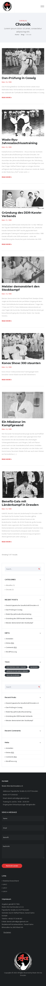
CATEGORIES (10, 580)
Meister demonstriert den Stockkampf (19, 623)
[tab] (23, 580)
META (7, 633)
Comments (11, 647)
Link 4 (5, 891)
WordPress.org (11, 652)
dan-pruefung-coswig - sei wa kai (16, 667)
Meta (7, 743)
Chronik (8, 590)
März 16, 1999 (6, 82)
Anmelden (9, 639)
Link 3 (5, 888)
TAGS (7, 662)
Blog (22, 34)
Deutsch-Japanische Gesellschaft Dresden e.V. (22, 605)
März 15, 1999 (6, 220)
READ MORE (6, 97)
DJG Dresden (34, 667)
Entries (10, 643)
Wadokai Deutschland (11, 881)
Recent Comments (13, 731)
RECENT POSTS (11, 600)
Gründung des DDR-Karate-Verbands (19, 618)
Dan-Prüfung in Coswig (14, 610)
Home (17, 34)
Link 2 (5, 884)
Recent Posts (10, 697)
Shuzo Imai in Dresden (13, 675)
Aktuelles (9, 585)
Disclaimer (7, 932)
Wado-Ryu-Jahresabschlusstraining (18, 614)
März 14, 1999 (6, 294)
